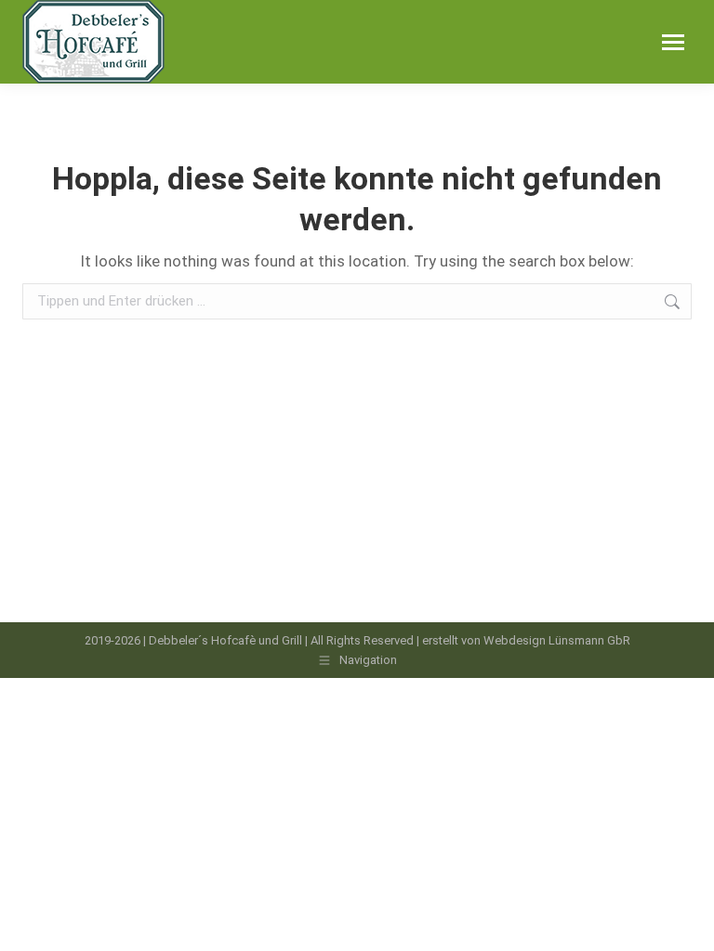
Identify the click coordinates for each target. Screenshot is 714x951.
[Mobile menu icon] (673, 42)
